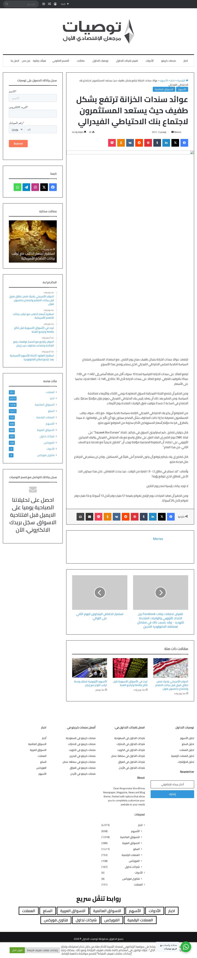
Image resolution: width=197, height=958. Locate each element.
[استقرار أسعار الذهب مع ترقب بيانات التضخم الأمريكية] (33, 241)
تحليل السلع (188, 743)
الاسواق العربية (45, 430)
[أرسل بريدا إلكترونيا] (172, 132)
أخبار (44, 738)
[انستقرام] (35, 187)
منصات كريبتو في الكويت (82, 749)
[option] (33, 241)
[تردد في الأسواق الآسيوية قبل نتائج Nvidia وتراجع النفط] (130, 668)
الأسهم (164, 80)
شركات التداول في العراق (131, 761)
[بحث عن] (7, 4)
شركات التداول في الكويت (131, 749)
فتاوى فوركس (45, 455)
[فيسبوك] (184, 143)
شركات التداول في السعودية (129, 738)
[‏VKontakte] (130, 143)
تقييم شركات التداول (127, 60)
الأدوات (150, 60)
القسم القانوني (60, 60)
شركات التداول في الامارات (131, 743)
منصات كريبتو (168, 60)
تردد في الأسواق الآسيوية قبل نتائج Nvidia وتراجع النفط (130, 683)
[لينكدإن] (166, 143)
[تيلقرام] (26, 187)
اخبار (186, 60)
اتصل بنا (15, 60)
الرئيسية (181, 80)
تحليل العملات (186, 749)
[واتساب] (17, 187)
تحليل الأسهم (187, 738)
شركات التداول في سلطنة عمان (128, 755)
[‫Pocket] (112, 143)
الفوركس (49, 443)
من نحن (26, 60)
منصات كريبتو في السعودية (81, 738)
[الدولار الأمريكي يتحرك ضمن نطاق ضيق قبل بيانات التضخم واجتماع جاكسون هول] (170, 668)
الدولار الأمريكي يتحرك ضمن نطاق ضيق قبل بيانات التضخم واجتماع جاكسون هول (171, 685)
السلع (51, 411)
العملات (50, 392)
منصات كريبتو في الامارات (82, 743)
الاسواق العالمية (164, 89)
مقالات (81, 60)
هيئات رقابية (39, 60)
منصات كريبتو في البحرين (82, 755)
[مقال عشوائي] (49, 4)
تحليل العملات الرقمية (182, 755)
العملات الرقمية (45, 417)
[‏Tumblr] (157, 143)
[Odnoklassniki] (121, 143)
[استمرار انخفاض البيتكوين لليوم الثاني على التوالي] (99, 592)
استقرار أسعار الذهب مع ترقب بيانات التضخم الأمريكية (33, 255)
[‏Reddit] (139, 143)
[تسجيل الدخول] (55, 4)
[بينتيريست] (148, 143)
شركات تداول (47, 436)
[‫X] (175, 143)
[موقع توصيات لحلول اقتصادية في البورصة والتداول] (98, 31)
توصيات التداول (100, 60)
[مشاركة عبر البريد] (89, 517)
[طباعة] (80, 517)
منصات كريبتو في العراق (83, 767)
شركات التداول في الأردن (132, 767)
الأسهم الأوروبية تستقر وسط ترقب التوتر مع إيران (90, 683)
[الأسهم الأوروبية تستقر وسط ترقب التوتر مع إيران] (89, 668)
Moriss (177, 132)
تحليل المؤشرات (186, 761)
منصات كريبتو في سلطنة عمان (79, 761)
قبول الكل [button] (17, 950)
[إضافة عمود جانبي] (44, 4)
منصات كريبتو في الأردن (83, 773)
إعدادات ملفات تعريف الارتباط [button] (42, 950)
